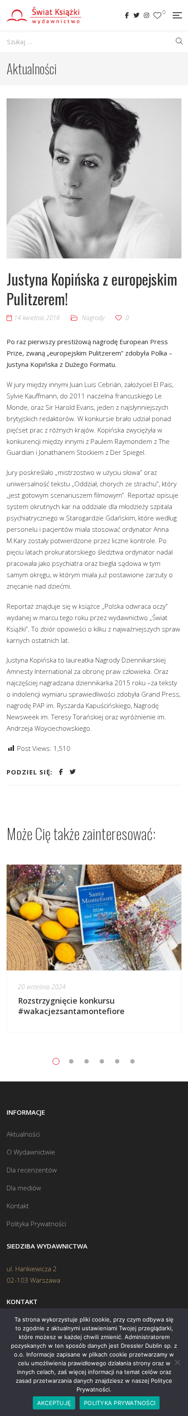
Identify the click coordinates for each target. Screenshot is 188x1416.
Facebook (127, 15)
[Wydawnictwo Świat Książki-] (44, 15)
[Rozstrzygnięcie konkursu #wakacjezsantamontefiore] (94, 917)
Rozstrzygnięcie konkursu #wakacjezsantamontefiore (72, 1005)
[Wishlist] (157, 15)
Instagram (146, 15)
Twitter (136, 15)
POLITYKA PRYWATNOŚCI (119, 1402)
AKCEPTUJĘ (54, 1402)
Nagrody (93, 318)
